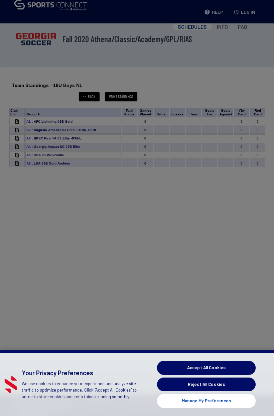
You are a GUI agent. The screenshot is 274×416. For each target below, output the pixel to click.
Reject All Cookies (206, 384)
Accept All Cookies (206, 367)
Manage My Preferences (206, 400)
